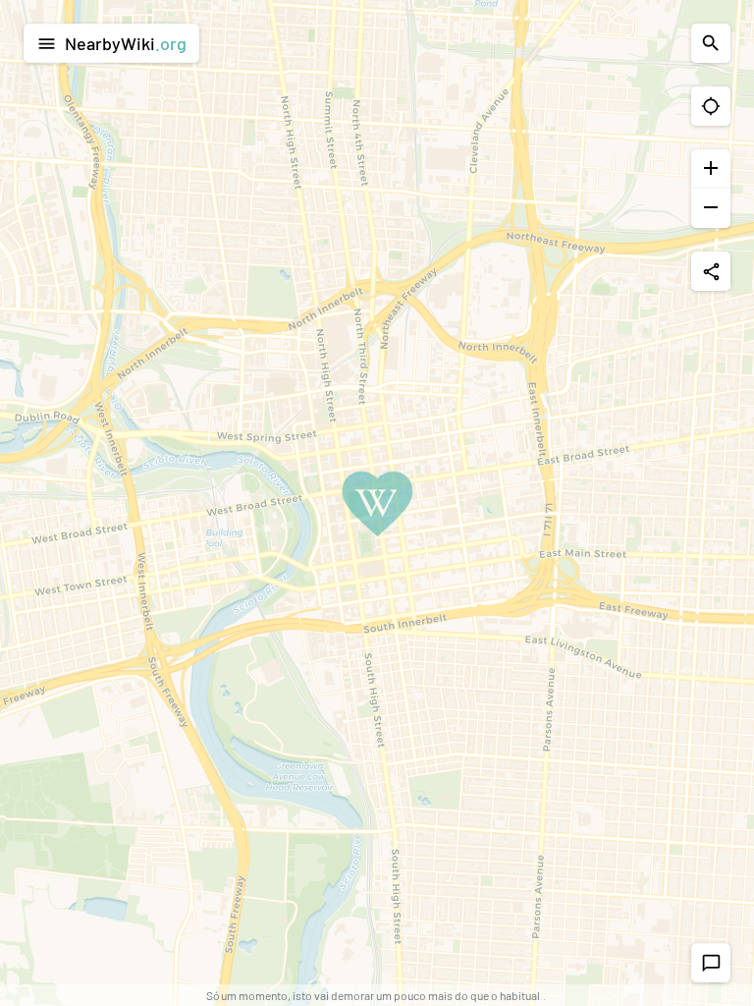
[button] (710, 106)
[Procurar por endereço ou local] (710, 43)
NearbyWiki (111, 43)
